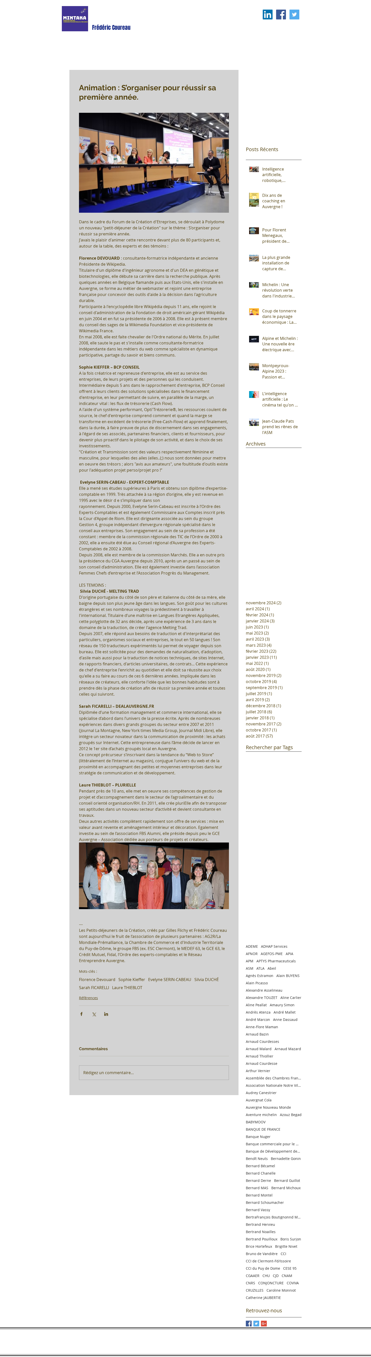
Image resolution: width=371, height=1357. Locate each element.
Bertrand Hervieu (260, 1224)
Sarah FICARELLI (94, 987)
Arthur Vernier (258, 1071)
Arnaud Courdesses (262, 1041)
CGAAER (252, 1275)
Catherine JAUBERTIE (263, 1297)
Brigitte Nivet (286, 1246)
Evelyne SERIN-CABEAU (169, 979)
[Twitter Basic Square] (256, 1323)
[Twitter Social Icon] (294, 14)
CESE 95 (290, 1268)
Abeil (272, 968)
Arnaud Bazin (257, 1034)
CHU (266, 1275)
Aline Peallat (256, 1005)
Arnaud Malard (259, 1049)
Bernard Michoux (286, 1188)
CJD (276, 1275)
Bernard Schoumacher (265, 1202)
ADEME (252, 946)
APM (249, 961)
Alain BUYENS (288, 975)
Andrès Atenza (258, 1012)
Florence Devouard (97, 979)
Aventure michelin (261, 1114)
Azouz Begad (291, 1114)
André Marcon (258, 1019)
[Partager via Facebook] (81, 1014)
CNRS (250, 1283)
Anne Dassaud (285, 1019)
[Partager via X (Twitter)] (93, 1014)
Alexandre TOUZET (261, 997)
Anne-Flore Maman (262, 1027)
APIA (289, 954)
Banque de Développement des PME (274, 1151)
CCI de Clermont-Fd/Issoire (268, 1261)
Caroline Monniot (281, 1290)
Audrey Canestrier (261, 1093)
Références (88, 997)
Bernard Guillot (287, 1180)
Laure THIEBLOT (127, 987)
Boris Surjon (290, 1239)
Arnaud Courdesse (261, 1063)
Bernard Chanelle (261, 1173)
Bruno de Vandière (262, 1254)
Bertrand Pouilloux (261, 1239)
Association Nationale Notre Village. (274, 1085)
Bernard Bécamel (260, 1166)
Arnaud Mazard (288, 1049)
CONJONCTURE (271, 1283)
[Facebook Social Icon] (281, 14)
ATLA (260, 968)
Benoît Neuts (257, 1158)
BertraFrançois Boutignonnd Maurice (274, 1217)
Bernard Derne (258, 1180)
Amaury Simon (282, 1005)
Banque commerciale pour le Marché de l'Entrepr (274, 1144)
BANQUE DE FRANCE (263, 1129)
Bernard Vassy (258, 1210)
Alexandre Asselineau (264, 990)
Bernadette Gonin (286, 1158)
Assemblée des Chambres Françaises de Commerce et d (274, 1078)
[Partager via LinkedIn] (106, 1014)
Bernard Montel (259, 1195)
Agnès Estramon (259, 975)
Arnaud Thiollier (259, 1056)
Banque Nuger (258, 1136)
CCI (283, 1254)
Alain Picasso (257, 983)
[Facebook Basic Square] (249, 1323)
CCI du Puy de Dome (263, 1268)
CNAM (287, 1275)
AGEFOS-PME (272, 954)
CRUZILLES (254, 1290)
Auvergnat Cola (259, 1100)
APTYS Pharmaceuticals (276, 961)
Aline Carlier (290, 997)
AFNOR (252, 954)
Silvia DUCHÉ (206, 979)
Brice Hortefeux (259, 1246)
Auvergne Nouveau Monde (268, 1107)
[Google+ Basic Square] (264, 1323)
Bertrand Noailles (261, 1232)
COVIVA (293, 1283)
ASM (249, 968)
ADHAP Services (274, 946)
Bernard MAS (257, 1188)
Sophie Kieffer (131, 979)
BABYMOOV (256, 1122)
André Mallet (285, 1012)
